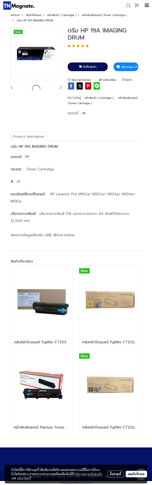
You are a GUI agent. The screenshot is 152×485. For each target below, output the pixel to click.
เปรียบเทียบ (109, 80)
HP (84, 113)
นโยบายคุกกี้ (24, 478)
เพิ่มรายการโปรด (80, 80)
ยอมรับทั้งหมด (136, 474)
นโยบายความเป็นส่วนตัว (88, 474)
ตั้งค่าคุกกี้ (115, 474)
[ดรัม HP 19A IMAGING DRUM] (36, 53)
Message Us (129, 67)
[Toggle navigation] (146, 5)
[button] (127, 5)
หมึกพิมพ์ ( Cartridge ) (99, 98)
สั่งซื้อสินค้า (89, 67)
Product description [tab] (28, 136)
